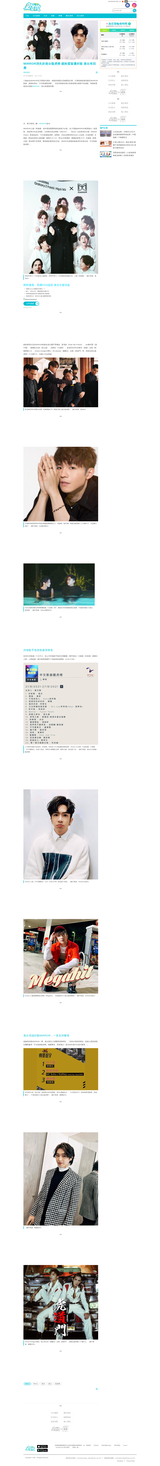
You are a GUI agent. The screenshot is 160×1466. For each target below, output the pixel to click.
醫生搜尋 (69, 16)
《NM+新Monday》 (106, 1445)
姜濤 (43, 1384)
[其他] (96, 73)
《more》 (125, 1445)
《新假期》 (88, 1445)
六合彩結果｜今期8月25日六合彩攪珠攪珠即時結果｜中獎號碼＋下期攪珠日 (124, 134)
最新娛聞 (26, 72)
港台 (50, 1384)
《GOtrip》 (96, 1445)
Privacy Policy (131, 1461)
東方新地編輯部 (28, 76)
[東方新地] (51, 6)
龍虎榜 (57, 1384)
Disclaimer (120, 1461)
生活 (45, 16)
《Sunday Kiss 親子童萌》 (62, 1447)
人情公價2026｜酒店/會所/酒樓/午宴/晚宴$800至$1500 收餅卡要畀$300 (124, 145)
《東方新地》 (117, 1445)
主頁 (27, 16)
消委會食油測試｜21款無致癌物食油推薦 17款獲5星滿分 (124, 154)
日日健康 (36, 16)
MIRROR (36, 86)
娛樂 (53, 16)
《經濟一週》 (75, 1447)
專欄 (60, 16)
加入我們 (80, 16)
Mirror (36, 1384)
